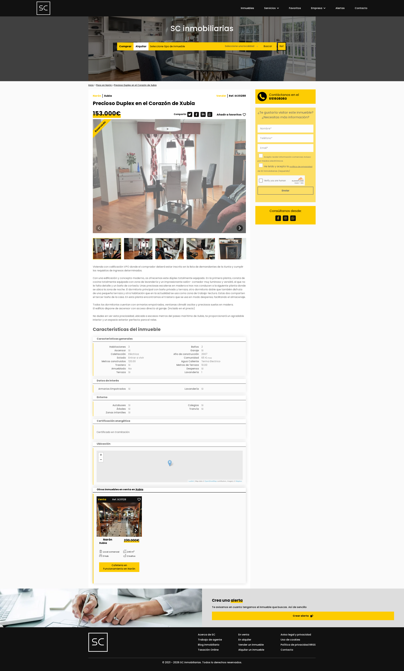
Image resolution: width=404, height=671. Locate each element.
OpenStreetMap (211, 481)
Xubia (139, 489)
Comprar (125, 46)
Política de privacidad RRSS (298, 645)
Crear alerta (301, 615)
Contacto (361, 8)
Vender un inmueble (251, 645)
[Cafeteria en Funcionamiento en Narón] (119, 520)
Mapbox (239, 481)
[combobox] (240, 46)
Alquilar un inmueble (251, 650)
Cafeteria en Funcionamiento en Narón (119, 567)
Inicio (91, 85)
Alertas (340, 8)
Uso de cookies (290, 639)
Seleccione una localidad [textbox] (239, 46)
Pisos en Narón (104, 85)
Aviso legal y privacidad (296, 634)
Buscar (268, 46)
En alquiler (244, 639)
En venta (243, 634)
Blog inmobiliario (208, 645)
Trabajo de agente (210, 639)
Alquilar (141, 46)
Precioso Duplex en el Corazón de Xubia (135, 85)
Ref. (281, 46)
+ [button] (101, 455)
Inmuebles (247, 8)
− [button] (101, 460)
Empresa (316, 8)
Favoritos (295, 8)
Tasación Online (208, 650)
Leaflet (191, 481)
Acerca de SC (206, 634)
